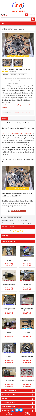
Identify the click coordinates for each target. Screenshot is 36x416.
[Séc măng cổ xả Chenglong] (27, 372)
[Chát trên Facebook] (21, 411)
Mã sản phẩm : (8, 78)
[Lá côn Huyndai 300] (9, 372)
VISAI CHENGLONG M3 (9, 284)
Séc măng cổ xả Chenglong (27, 380)
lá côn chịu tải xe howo (22, 220)
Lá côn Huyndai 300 (9, 380)
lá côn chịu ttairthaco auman (14, 217)
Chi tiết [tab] (4, 118)
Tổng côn (9, 332)
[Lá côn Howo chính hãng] (27, 348)
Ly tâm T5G (9, 356)
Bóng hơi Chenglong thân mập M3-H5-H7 (27, 309)
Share (6, 74)
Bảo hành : (9, 83)
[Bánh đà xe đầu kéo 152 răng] (9, 299)
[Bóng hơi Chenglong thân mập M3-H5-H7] (27, 299)
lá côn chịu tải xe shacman (8, 220)
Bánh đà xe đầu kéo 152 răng (9, 309)
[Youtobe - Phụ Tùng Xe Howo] (12, 411)
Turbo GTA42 (27, 260)
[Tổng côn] (9, 324)
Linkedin (23, 74)
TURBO (9, 260)
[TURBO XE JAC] (27, 275)
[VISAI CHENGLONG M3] (9, 275)
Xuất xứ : (10, 81)
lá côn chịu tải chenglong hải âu (9, 223)
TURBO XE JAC (27, 284)
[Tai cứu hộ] (27, 324)
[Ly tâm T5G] (9, 348)
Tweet (14, 74)
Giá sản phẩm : (7, 112)
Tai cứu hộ (27, 332)
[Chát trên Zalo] (17, 411)
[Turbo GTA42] (27, 251)
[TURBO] (9, 251)
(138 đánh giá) (12, 71)
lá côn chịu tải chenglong (25, 223)
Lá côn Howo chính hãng (27, 356)
